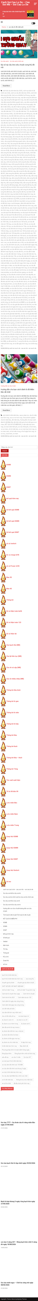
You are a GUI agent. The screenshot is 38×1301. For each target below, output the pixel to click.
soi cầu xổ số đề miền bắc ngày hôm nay (23, 311)
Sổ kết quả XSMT (12, 532)
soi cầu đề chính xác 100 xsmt (16, 235)
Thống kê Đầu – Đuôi (14, 758)
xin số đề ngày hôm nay (20, 343)
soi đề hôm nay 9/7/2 (27, 325)
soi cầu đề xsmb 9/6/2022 (19, 297)
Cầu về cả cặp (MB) (13, 667)
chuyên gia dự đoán (8, 982)
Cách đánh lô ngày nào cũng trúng (13, 1001)
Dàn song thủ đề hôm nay (25, 187)
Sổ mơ (8, 882)
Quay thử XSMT (12, 859)
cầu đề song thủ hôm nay (25, 125)
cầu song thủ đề (18, 136)
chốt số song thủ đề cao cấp (13, 157)
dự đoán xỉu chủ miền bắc (10, 1042)
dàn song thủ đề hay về (26, 185)
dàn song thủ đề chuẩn (19, 178)
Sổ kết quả (6, 938)
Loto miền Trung (12, 825)
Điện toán (6, 945)
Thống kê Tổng (12, 769)
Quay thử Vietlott (12, 870)
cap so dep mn (24, 415)
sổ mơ (5, 964)
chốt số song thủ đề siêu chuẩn (13, 159)
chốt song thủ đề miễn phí (21, 166)
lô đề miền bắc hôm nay (9, 1046)
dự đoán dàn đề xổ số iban (10, 1035)
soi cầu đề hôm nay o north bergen (21, 249)
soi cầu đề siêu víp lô (20, 281)
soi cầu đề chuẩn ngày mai (28, 245)
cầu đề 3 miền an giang (18, 107)
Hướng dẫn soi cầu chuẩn (8, 386)
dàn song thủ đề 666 (12, 173)
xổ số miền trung (15, 431)
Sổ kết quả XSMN (12, 521)
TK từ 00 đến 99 (12, 791)
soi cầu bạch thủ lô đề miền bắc (12, 1061)
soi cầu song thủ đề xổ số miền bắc (12, 309)
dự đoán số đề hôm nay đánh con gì (18, 201)
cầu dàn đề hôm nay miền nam (11, 1012)
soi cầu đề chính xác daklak (15, 238)
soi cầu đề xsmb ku (22, 300)
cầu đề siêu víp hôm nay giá (19, 118)
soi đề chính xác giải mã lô (23, 323)
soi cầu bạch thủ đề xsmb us (19, 217)
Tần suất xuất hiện (13, 780)
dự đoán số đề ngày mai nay (11, 1038)
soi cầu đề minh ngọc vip (20, 265)
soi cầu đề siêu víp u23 (20, 284)
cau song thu (25, 134)
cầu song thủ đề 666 (11, 139)
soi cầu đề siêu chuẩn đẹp (23, 277)
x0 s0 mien (32, 427)
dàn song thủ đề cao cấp (23, 176)
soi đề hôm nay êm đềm (25, 327)
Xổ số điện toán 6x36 (14, 611)
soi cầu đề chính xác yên (11, 245)
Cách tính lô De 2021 (8, 997)
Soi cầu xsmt (11, 901)
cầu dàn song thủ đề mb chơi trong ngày (20, 104)
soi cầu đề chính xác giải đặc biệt (14, 240)
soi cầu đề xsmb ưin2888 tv (17, 302)
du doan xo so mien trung (10, 1023)
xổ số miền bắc (13, 429)
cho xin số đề (29, 150)
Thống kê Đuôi (11, 746)
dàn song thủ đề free (29, 182)
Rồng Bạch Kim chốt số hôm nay (25, 1053)
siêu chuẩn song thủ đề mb (18, 208)
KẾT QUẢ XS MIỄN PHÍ (10, 919)
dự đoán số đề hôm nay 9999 (10, 199)
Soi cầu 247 (27, 1057)
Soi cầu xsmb (5, 61)
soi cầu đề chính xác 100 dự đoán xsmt (22, 231)
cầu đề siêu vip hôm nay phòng (10, 123)
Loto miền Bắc (11, 803)
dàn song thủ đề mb (19, 192)
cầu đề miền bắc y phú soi (17, 116)
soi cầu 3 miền (14, 210)
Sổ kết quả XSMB (12, 510)
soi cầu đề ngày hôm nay (19, 268)
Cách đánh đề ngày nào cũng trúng (13, 1005)
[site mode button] (33, 23)
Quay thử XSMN (12, 848)
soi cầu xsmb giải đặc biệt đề (16, 316)
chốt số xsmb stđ (11, 162)
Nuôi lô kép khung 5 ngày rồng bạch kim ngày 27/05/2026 (18, 1202)
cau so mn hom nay (16, 417)
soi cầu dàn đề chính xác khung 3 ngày (14, 1068)
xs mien (15, 433)
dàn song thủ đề (21, 171)
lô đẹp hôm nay (26, 1042)
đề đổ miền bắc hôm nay (11, 205)
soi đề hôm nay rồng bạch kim (24, 330)
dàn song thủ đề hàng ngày (9, 185)
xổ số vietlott (11, 544)
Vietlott (5, 941)
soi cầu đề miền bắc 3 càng (12, 254)
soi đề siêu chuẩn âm (21, 332)
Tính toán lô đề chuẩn (17, 915)
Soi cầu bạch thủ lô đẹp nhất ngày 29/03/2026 (18, 1163)
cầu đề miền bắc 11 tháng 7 (27, 109)
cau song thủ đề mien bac (29, 146)
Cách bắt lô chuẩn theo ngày (11, 994)
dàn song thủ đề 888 (26, 173)
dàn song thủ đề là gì (26, 189)
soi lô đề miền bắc (7, 1080)
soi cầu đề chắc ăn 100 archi (18, 222)
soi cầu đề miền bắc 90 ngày (25, 256)
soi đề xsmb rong (16, 339)
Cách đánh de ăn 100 (24, 997)
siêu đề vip (5, 1057)
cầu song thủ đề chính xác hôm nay (21, 143)
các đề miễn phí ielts (8, 1008)
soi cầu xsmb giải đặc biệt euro (22, 318)
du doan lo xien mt (8, 1020)
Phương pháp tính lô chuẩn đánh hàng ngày (15, 1050)
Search (4, 451)
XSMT (8, 487)
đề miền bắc (15, 420)
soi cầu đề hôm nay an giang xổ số (12, 247)
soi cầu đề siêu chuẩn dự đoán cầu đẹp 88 (20, 274)
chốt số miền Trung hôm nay (26, 990)
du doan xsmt (25, 1023)
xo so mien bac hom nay (26, 429)
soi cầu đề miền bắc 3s (29, 254)
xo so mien (4, 429)
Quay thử (6, 960)
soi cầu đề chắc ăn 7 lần (18, 226)
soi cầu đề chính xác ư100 (15, 242)
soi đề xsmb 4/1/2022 (25, 337)
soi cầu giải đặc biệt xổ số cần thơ (20, 304)
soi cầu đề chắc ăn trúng (14, 228)
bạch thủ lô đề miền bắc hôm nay (12, 979)
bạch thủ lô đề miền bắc (9, 975)
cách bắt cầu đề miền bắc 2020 (12, 90)
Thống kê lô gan (12, 701)
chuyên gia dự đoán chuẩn (25, 982)
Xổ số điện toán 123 (13, 622)
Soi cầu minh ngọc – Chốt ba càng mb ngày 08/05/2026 (17, 1284)
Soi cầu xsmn (12, 904)
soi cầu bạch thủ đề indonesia (10, 212)
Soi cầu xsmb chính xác (17, 61)
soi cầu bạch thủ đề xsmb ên (13, 215)
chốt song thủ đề (23, 162)
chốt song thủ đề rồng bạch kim (18, 169)
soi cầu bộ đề (22, 219)
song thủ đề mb (23, 341)
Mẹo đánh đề (24, 1046)
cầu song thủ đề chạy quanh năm (15, 141)
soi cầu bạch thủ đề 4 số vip (28, 210)
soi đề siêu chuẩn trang (10, 337)
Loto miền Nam (12, 814)
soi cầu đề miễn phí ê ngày (21, 261)
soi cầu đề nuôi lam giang (18, 272)
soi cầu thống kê (23, 427)
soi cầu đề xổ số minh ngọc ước (18, 295)
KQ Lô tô (6, 957)
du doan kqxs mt (23, 1016)
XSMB (8, 465)
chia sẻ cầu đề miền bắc (17, 150)
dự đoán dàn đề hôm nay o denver (13, 1031)
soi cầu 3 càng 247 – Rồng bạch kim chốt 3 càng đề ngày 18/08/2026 (19, 1243)
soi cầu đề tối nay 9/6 (18, 286)
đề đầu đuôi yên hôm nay (21, 1083)
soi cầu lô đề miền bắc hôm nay (12, 1072)
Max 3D (9, 577)
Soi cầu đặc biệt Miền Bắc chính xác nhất (14, 1076)
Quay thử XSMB (12, 836)
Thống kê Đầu (11, 735)
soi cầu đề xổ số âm (16, 288)
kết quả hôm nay (12, 498)
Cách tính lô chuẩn (29, 994)
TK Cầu (5, 949)
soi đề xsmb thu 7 (12, 341)
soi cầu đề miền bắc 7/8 (8, 256)
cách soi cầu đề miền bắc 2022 (20, 93)
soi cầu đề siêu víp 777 (25, 279)
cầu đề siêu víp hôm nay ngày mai (26, 120)
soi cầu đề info (18, 251)
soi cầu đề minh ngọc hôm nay (19, 263)
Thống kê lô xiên (12, 713)
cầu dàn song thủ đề (30, 100)
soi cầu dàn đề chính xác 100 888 (12, 1065)
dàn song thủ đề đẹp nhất (14, 182)
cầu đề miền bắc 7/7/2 (8, 111)
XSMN (8, 476)
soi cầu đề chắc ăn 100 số (20, 224)
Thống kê (9, 600)
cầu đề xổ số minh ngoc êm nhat (16, 130)
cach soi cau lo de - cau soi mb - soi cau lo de (23, 348)
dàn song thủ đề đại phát (16, 180)
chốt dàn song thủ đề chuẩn (20, 153)
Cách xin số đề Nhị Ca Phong (20, 95)
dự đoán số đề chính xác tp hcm (26, 196)
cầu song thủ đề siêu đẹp (9, 148)
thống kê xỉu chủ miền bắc (24, 1080)
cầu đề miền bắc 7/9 (22, 111)
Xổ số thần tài (11, 634)
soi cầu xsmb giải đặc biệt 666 (10, 314)
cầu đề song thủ (12, 125)
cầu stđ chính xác (22, 148)
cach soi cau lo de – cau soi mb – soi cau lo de (15, 3)
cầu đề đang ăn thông (11, 109)
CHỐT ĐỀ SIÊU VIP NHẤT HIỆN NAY (13, 986)
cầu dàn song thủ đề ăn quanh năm (12, 102)
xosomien (9, 433)
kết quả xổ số (23, 422)
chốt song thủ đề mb (17, 164)
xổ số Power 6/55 (12, 566)
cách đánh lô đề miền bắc (11, 415)
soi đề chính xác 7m (27, 320)
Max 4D (9, 589)
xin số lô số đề (6, 1083)
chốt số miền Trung (8, 990)
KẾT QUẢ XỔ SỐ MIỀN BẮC (13, 424)
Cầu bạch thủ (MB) (13, 645)
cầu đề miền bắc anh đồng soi (23, 113)
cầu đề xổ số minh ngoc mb (23, 132)
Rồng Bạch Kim (7, 1053)
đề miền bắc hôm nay (26, 205)
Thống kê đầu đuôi (13, 690)
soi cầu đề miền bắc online (26, 258)
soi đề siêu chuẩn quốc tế (16, 334)
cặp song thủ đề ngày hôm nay (13, 100)
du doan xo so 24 (22, 1020)
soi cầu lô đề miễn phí (28, 307)
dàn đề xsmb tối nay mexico (11, 1027)
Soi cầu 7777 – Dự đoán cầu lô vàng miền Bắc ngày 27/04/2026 (18, 1124)
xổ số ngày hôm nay (27, 431)
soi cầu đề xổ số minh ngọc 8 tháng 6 (21, 291)
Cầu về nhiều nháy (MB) (15, 679)
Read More (6, 86)
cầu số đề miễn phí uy (8, 1016)
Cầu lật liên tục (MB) (14, 656)
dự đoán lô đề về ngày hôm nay (23, 194)
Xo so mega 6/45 (12, 555)
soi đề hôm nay (15, 325)
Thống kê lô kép (12, 724)
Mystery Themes (22, 1299)
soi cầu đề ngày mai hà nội (17, 270)
